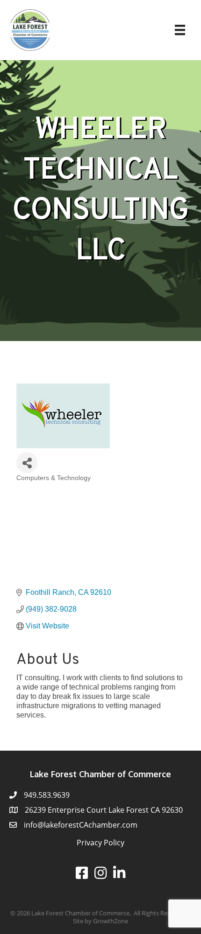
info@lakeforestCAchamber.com (80, 825)
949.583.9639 (47, 795)
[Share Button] (26, 462)
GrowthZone (110, 921)
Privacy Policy (100, 842)
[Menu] (180, 30)
